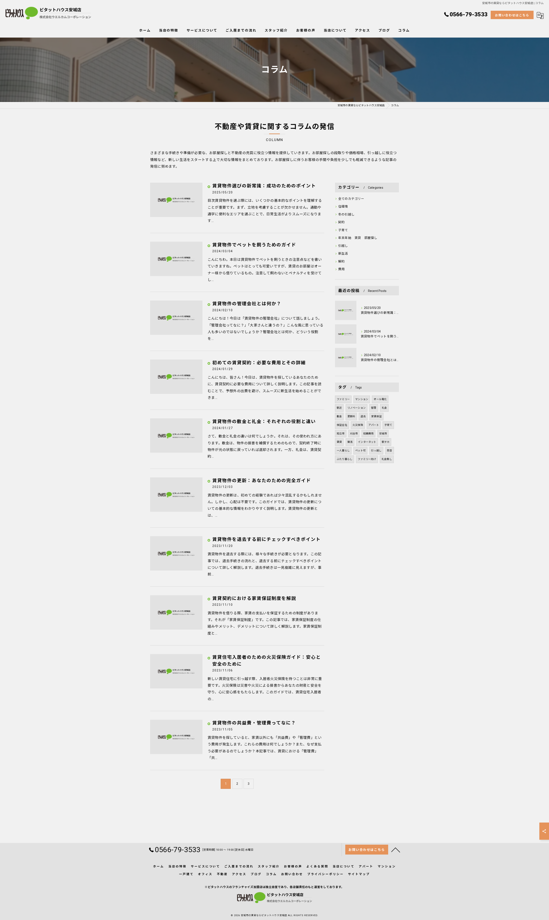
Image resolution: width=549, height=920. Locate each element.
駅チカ (386, 441)
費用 (341, 269)
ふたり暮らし (344, 459)
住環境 (343, 206)
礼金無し (387, 459)
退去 (363, 416)
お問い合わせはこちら (512, 15)
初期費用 (368, 433)
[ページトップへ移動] (395, 849)
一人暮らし (343, 450)
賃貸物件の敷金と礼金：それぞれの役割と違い (264, 421)
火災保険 (358, 425)
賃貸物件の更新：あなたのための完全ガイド (261, 480)
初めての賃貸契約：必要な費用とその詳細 (259, 362)
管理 (373, 407)
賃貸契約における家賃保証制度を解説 (254, 598)
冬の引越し (346, 214)
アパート (373, 425)
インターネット (367, 441)
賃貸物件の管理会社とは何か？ (246, 303)
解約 (341, 261)
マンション (361, 399)
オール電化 (380, 399)
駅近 (339, 407)
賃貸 (339, 441)
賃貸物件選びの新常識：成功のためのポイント (264, 185)
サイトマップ (359, 874)
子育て (343, 230)
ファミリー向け (367, 459)
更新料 (351, 416)
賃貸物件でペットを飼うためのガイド (254, 244)
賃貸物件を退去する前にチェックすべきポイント (266, 539)
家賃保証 (376, 416)
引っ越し (376, 450)
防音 (389, 450)
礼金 (384, 407)
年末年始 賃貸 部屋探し (359, 238)
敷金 (339, 416)
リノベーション (356, 407)
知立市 (341, 433)
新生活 (343, 253)
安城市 (383, 433)
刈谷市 (354, 433)
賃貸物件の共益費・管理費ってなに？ (254, 723)
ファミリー (343, 399)
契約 (341, 222)
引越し (343, 246)
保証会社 (342, 425)
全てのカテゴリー (351, 199)
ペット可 (360, 450)
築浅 (350, 441)
